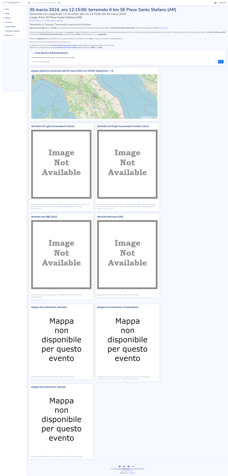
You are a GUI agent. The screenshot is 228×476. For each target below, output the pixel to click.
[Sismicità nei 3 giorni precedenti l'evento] (61, 164)
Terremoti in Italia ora (35, 21)
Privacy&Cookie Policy (127, 471)
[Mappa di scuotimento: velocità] (61, 420)
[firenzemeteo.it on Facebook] (120, 466)
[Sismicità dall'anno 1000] (127, 255)
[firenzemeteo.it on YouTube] (129, 466)
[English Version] (215, 2)
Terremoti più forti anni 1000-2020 (53, 21)
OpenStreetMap (147, 117)
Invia (220, 62)
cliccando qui (163, 28)
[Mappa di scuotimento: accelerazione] (127, 341)
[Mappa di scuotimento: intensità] (61, 341)
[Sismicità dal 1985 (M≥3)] (61, 255)
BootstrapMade (131, 473)
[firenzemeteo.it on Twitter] (124, 466)
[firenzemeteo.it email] (133, 466)
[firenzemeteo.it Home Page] (14, 2)
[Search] (59, 2)
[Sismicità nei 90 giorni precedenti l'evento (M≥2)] (127, 164)
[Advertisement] (13, 65)
